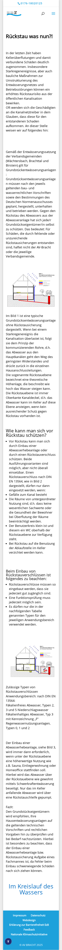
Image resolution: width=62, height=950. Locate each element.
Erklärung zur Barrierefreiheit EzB (29, 924)
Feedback (29, 929)
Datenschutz (38, 915)
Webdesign (29, 920)
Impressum (19, 915)
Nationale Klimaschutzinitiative (29, 934)
